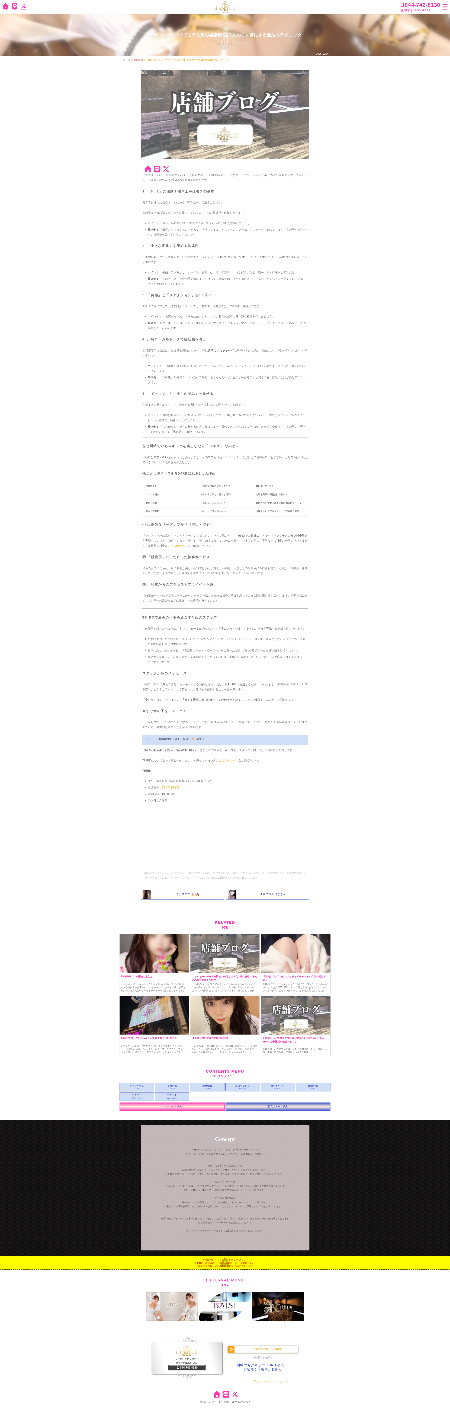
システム (137, 1095)
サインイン (285, 1381)
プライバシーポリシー (263, 1381)
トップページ (136, 1086)
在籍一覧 (172, 1086)
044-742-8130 (170, 787)
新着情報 (207, 1086)
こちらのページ (177, 545)
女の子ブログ (242, 1086)
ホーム (126, 60)
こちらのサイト (228, 760)
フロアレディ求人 (172, 1106)
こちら (193, 738)
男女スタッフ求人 (278, 1106)
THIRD (220, 1402)
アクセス (172, 1095)
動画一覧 (313, 1086)
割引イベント (278, 1086)
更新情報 (138, 60)
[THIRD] (225, 7)
